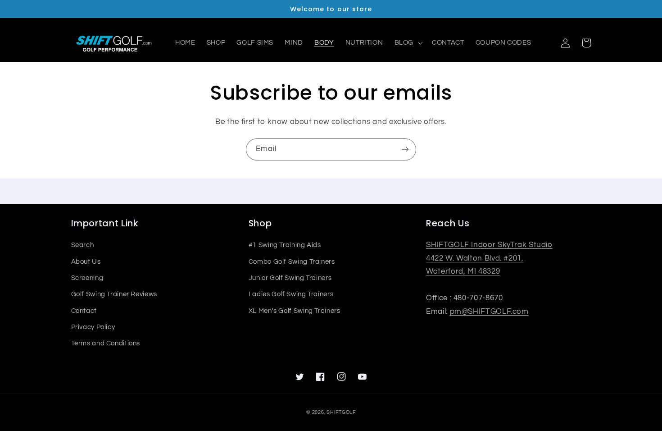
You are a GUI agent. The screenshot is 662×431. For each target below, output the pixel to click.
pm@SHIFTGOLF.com (489, 311)
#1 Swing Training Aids (285, 245)
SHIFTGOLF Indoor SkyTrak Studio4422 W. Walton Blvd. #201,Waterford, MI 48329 (489, 258)
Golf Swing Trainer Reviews (114, 294)
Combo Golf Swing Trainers (292, 261)
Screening (87, 278)
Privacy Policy (93, 327)
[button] (407, 43)
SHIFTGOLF (341, 412)
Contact (84, 310)
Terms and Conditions (106, 343)
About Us (86, 261)
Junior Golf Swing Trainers (290, 278)
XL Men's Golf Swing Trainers (294, 310)
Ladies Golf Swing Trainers (291, 294)
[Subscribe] (405, 149)
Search (82, 245)
